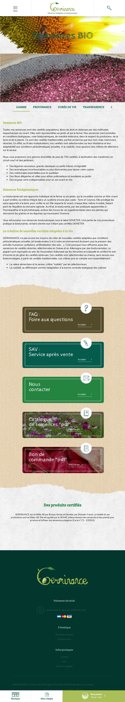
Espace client (64, 639)
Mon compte (47, 698)
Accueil (55, 27)
